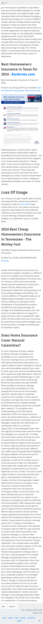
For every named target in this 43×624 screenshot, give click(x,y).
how (17, 617)
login (19, 620)
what (10, 617)
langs (22, 617)
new (4, 617)
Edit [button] (3, 606)
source (37, 90)
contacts (31, 617)
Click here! (25, 204)
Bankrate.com (23, 74)
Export (12, 606)
